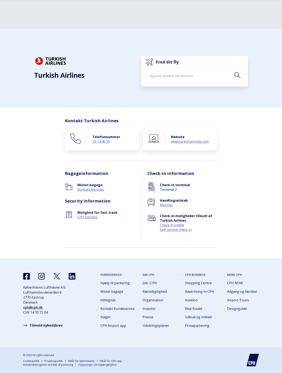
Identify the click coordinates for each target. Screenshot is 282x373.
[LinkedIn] (72, 276)
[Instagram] (41, 276)
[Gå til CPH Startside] (253, 360)
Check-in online (172, 225)
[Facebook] (26, 276)
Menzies (166, 205)
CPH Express (87, 217)
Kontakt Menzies (90, 189)
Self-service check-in (176, 229)
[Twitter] (56, 276)
